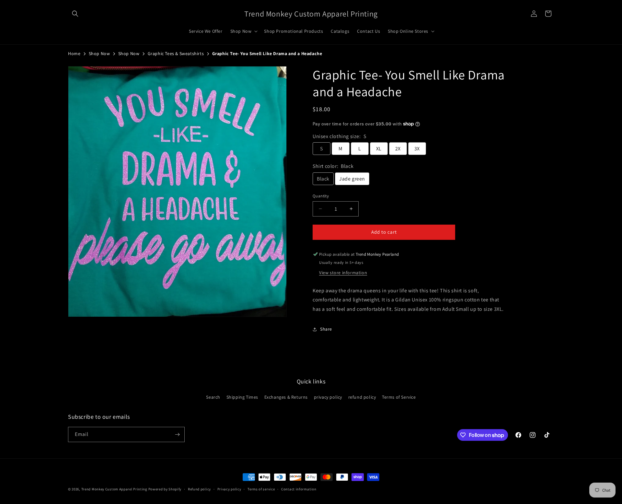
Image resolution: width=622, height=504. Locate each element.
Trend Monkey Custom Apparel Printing (114, 489)
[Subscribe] (177, 434)
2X (398, 148)
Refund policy (199, 489)
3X (417, 148)
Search (213, 397)
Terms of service (261, 489)
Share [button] (326, 329)
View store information (343, 272)
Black (323, 178)
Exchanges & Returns (286, 397)
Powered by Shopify (165, 489)
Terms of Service (399, 397)
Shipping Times (242, 397)
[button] (75, 13)
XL (379, 148)
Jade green (352, 178)
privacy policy (328, 397)
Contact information (298, 489)
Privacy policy (229, 489)
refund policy (362, 397)
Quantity (321, 196)
